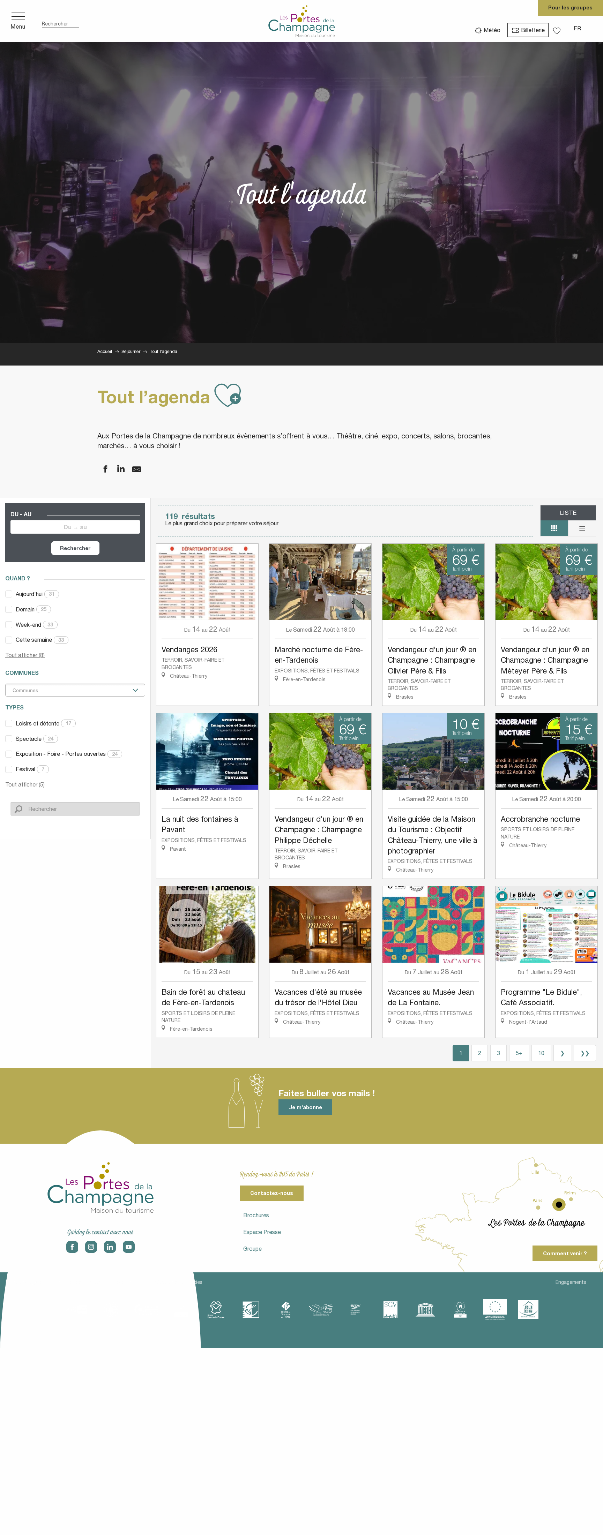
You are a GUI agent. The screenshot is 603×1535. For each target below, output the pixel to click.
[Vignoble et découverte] (460, 1309)
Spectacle (34, 739)
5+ (519, 1053)
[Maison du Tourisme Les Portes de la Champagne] (302, 20)
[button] (60, 21)
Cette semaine (40, 640)
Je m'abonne (305, 1107)
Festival (30, 769)
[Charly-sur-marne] (111, 1309)
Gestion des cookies (178, 1282)
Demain (31, 609)
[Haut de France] (216, 1309)
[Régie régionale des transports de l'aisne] (355, 1309)
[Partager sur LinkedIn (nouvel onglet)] (116, 469)
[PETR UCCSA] (320, 1309)
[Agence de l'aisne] (76, 1309)
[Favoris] (557, 28)
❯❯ (584, 1053)
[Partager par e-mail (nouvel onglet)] (132, 469)
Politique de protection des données (99, 1282)
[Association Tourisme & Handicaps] (528, 1310)
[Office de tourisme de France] (285, 1309)
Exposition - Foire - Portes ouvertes (67, 754)
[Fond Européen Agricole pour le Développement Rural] (495, 1309)
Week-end (34, 625)
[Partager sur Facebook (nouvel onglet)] (100, 469)
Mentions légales (25, 1282)
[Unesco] (425, 1309)
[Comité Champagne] (181, 1309)
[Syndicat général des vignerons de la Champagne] (390, 1309)
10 (541, 1053)
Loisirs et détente (43, 723)
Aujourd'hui (35, 594)
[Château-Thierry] (146, 1309)
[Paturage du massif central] (250, 1309)
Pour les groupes (570, 7)
